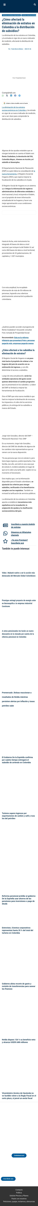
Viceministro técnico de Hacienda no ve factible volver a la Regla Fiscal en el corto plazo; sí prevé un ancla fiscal (19, 1095)
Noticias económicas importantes (11, 15)
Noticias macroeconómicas (29, 15)
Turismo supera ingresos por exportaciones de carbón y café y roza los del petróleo (18, 816)
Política (19, 1193)
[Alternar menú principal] (4, 4)
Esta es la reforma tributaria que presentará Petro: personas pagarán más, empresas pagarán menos (18, 340)
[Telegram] (19, 96)
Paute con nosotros (19, 1199)
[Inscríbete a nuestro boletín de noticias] (5, 525)
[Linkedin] (13, 1125)
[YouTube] (24, 1125)
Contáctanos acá (19, 1155)
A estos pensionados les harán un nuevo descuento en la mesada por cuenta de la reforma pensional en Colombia (18, 634)
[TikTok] (21, 1125)
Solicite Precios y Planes (19, 1196)
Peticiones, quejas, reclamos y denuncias (19, 1201)
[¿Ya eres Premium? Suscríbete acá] (5, 541)
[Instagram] (17, 1125)
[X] (7, 96)
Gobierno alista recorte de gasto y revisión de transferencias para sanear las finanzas (18, 986)
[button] (35, 5)
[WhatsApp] (3, 96)
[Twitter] (10, 1125)
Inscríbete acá (8, 1179)
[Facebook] (15, 96)
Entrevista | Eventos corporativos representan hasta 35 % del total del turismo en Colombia (17, 930)
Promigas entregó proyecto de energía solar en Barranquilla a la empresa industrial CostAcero (19, 603)
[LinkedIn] (11, 96)
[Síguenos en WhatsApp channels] (5, 533)
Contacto (19, 1190)
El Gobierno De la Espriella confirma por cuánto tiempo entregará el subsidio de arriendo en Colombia (17, 760)
